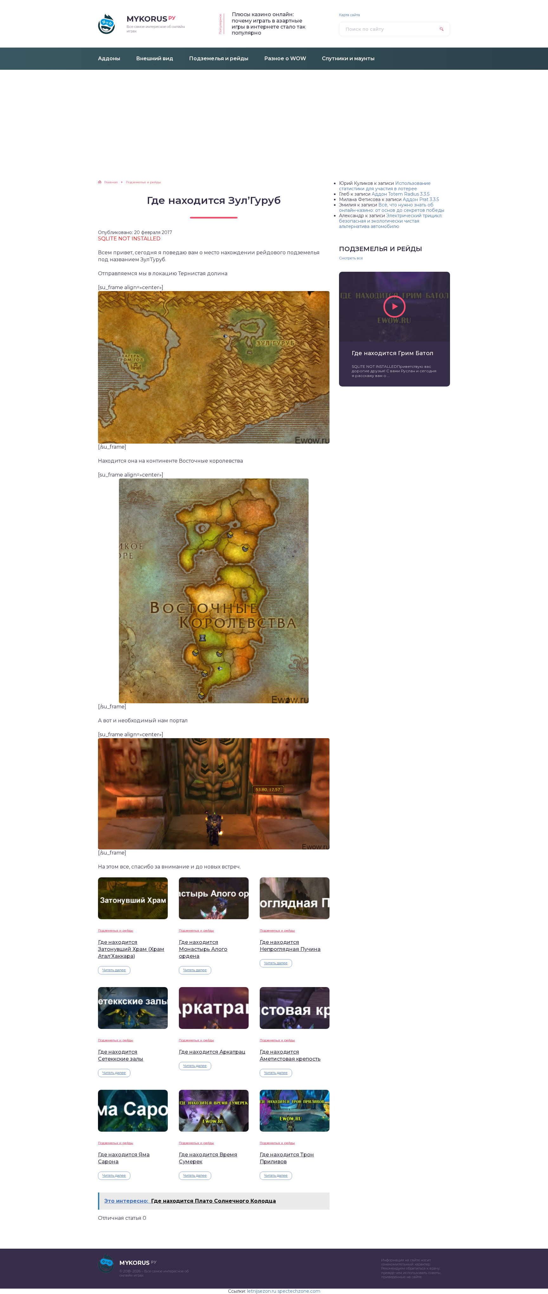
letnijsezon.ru (261, 1291)
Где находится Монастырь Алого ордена (203, 949)
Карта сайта (349, 15)
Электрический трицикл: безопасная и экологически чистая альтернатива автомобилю (390, 221)
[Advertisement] (274, 117)
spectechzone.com (298, 1291)
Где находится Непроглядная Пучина (290, 945)
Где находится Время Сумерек (208, 1158)
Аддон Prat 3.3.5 (421, 199)
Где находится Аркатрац (212, 1052)
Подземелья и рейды (115, 930)
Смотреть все (351, 258)
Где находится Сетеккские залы (120, 1055)
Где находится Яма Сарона (124, 1158)
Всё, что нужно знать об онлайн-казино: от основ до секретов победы (391, 207)
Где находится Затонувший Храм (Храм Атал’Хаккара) (131, 949)
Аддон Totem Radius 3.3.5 (400, 194)
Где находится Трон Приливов (287, 1158)
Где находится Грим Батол (392, 353)
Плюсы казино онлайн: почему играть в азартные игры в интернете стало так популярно (268, 23)
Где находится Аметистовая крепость (290, 1055)
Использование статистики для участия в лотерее (385, 186)
